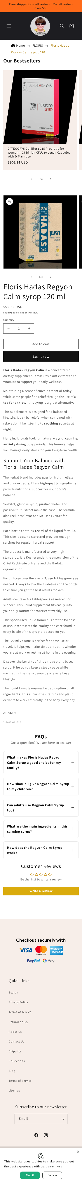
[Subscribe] (63, 1119)
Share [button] (12, 713)
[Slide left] (31, 179)
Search (13, 992)
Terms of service (20, 1012)
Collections (17, 1061)
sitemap (14, 1090)
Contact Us (16, 1041)
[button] (9, 26)
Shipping (7, 312)
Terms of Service (20, 1081)
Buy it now (41, 356)
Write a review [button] (41, 891)
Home (20, 45)
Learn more (54, 1166)
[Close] (78, 1151)
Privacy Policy (18, 1002)
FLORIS (38, 45)
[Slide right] (51, 179)
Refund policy (18, 1022)
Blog (12, 1071)
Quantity (8, 320)
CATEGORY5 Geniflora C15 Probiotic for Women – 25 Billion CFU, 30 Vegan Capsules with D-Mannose (39, 152)
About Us (15, 1032)
